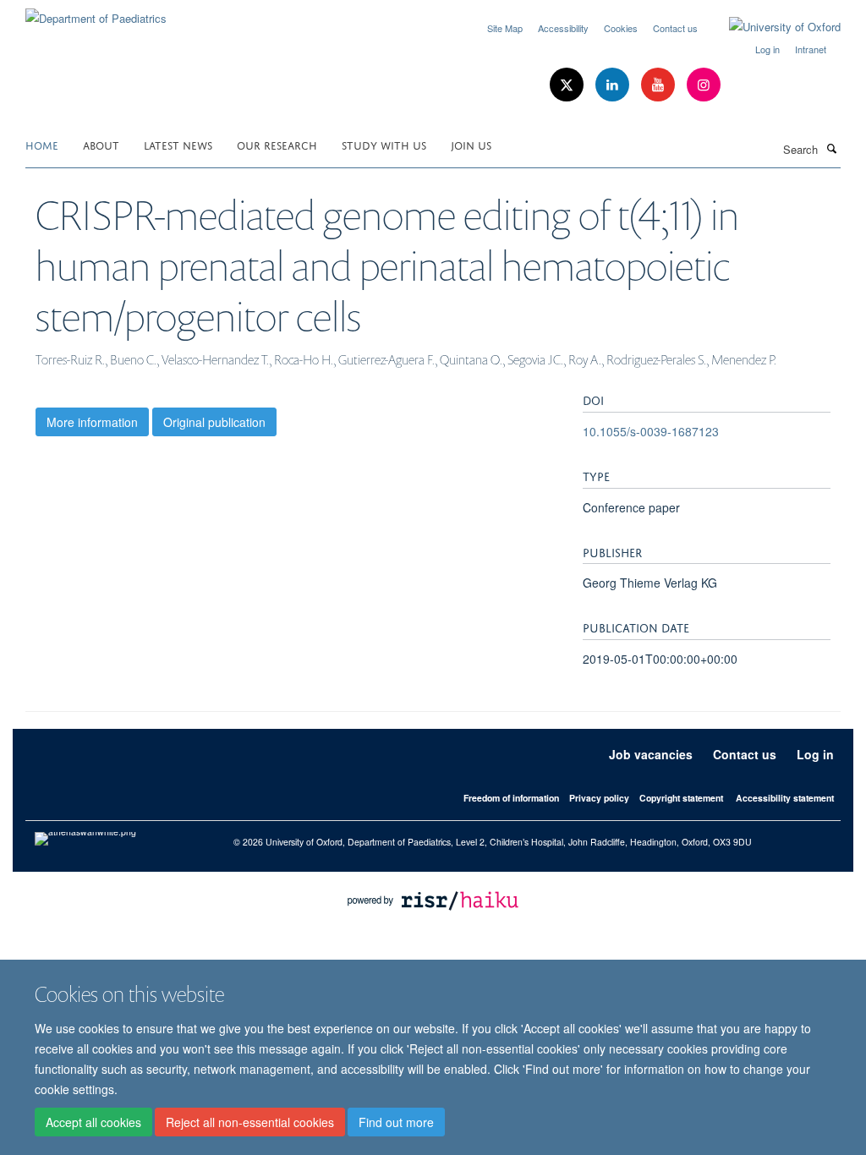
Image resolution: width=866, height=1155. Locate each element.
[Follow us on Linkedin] (614, 85)
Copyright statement (681, 797)
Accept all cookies (93, 1122)
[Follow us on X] (568, 85)
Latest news (178, 144)
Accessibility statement (785, 797)
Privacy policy (599, 797)
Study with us (384, 144)
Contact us (675, 28)
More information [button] (92, 421)
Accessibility (563, 28)
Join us (471, 144)
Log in (767, 49)
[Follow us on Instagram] (704, 85)
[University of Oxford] (772, 27)
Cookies (621, 28)
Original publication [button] (214, 421)
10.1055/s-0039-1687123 (651, 431)
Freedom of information (511, 797)
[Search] (831, 148)
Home (41, 144)
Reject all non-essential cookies (250, 1122)
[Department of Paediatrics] (96, 12)
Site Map (505, 28)
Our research (277, 144)
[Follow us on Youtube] (659, 85)
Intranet (810, 49)
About (101, 144)
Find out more (396, 1122)
